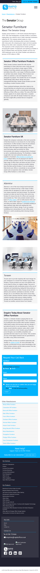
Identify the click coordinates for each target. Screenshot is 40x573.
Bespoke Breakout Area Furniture (10, 490)
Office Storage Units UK (8, 502)
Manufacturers (11, 14)
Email (13, 368)
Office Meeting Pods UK (8, 506)
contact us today (14, 342)
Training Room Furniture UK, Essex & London (13, 513)
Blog (17, 1)
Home (3, 14)
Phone (7, 368)
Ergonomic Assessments (8, 464)
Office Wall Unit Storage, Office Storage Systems (14, 511)
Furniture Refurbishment (8, 472)
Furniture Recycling (7, 470)
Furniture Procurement (8, 468)
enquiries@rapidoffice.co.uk (16, 537)
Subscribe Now (30, 455)
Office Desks (6, 498)
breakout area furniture (28, 201)
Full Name (6, 361)
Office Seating (6, 500)
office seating (13, 200)
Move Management (7, 474)
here (10, 388)
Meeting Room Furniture (8, 496)
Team (13, 1)
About (5, 523)
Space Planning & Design (9, 479)
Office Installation (7, 478)
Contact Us (6, 527)
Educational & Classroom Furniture (11, 494)
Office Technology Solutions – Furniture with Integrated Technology (19, 504)
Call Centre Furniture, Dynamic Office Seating (13, 492)
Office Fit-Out (6, 476)
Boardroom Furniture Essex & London (12, 488)
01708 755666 (30, 2)
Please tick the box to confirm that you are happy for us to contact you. (21, 385)
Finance (4, 466)
